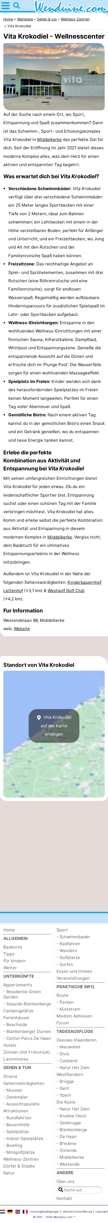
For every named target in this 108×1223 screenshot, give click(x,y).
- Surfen (64, 964)
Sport (62, 929)
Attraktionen (15, 1110)
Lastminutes (15, 1059)
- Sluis (62, 1053)
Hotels (9, 1045)
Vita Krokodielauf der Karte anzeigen (56, 726)
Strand (10, 1076)
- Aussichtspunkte (21, 1104)
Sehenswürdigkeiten (23, 1083)
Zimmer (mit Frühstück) (26, 1052)
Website (22, 628)
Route (62, 995)
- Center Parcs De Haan (27, 1038)
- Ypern (63, 1095)
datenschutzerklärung (77, 1211)
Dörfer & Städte (19, 1166)
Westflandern (69, 1074)
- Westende (67, 1164)
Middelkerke (49, 139)
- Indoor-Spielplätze (23, 1138)
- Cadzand (66, 1060)
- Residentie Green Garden (22, 994)
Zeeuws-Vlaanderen (76, 1040)
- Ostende (66, 1150)
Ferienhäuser (16, 1017)
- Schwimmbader (73, 936)
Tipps (8, 953)
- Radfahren (68, 943)
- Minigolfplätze (19, 1152)
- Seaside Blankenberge (27, 1003)
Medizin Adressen (74, 1016)
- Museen (12, 1090)
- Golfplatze (68, 957)
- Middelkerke (70, 1157)
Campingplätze (18, 1010)
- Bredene (66, 1143)
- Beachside (15, 1024)
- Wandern (66, 950)
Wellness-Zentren (21, 1159)
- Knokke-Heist (71, 1115)
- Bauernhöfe (16, 1124)
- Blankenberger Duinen (27, 1031)
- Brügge (65, 1081)
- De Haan (66, 1136)
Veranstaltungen (73, 978)
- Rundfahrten (17, 1117)
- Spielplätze (16, 1131)
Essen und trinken (74, 971)
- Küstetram (68, 1009)
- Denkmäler (15, 1097)
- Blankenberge (71, 1129)
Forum (62, 1022)
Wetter (10, 967)
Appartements (17, 984)
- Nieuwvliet (68, 1046)
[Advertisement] (54, 646)
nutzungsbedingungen (45, 1211)
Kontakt (64, 1198)
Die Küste (66, 1102)
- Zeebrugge (68, 1122)
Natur (9, 1173)
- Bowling (12, 1145)
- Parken (65, 1002)
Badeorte (12, 947)
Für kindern (14, 960)
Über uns (65, 1181)
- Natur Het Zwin (73, 1067)
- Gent (62, 1088)
